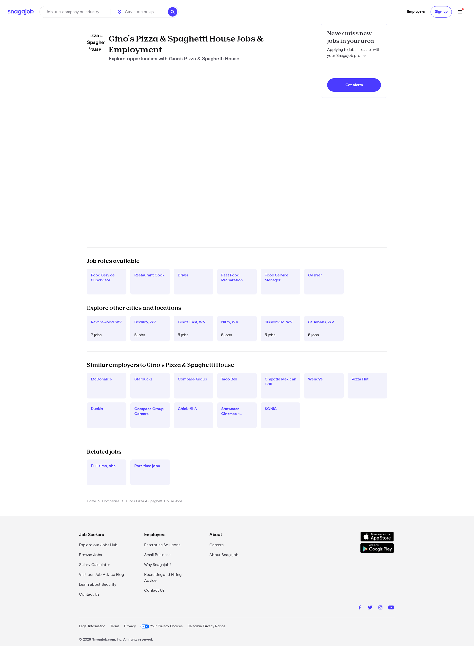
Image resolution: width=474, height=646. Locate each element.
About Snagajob (223, 555)
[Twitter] (370, 608)
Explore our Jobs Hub (98, 545)
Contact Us (89, 594)
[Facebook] (360, 608)
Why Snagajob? (158, 565)
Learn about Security (97, 584)
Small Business (157, 555)
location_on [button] (119, 11)
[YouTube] (391, 608)
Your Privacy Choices (166, 626)
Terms (114, 626)
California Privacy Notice (206, 626)
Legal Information (92, 626)
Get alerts (354, 85)
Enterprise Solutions (162, 545)
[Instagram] (380, 608)
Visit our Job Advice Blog (101, 575)
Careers (216, 545)
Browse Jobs (90, 555)
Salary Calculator (94, 565)
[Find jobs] (172, 12)
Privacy (130, 626)
